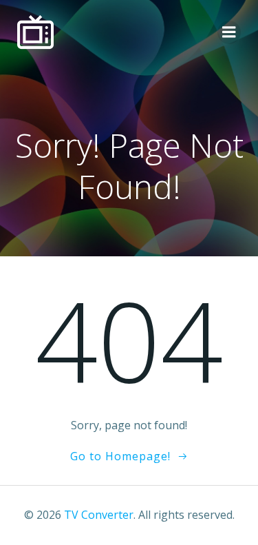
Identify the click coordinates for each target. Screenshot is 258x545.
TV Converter (98, 514)
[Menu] (229, 32)
